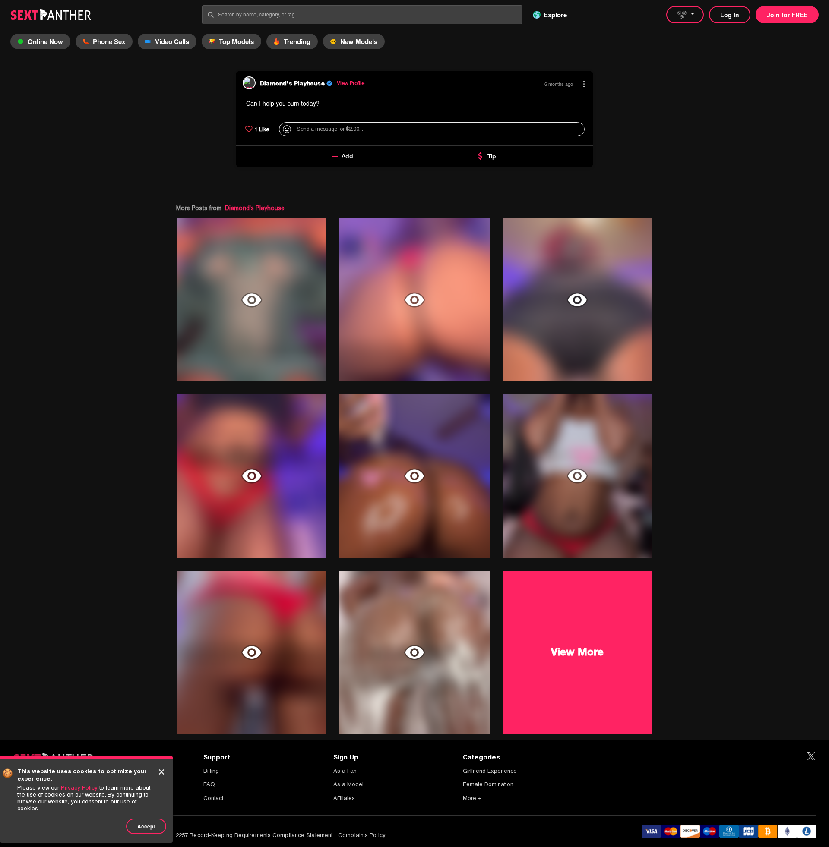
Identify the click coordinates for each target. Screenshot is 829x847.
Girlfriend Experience (490, 771)
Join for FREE (787, 14)
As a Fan (345, 771)
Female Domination (488, 784)
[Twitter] (811, 757)
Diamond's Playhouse (255, 208)
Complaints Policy (362, 835)
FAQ (209, 784)
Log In (729, 14)
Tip (491, 156)
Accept (146, 826)
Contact (213, 798)
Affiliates (344, 798)
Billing (211, 771)
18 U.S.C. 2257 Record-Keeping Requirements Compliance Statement (241, 835)
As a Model (348, 784)
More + (472, 798)
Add (347, 156)
